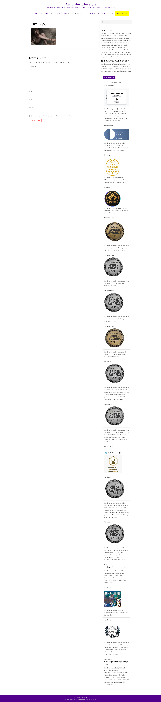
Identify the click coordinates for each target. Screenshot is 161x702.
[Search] (103, 25)
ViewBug (116, 113)
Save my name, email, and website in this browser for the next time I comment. (55, 116)
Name (31, 91)
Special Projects (104, 13)
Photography (45, 13)
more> (130, 71)
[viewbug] (112, 167)
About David (88, 13)
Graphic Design (61, 13)
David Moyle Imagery (80, 4)
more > (121, 57)
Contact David (109, 77)
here (122, 397)
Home (35, 13)
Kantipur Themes (91, 699)
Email (31, 99)
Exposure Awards (109, 575)
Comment (32, 66)
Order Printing (122, 13)
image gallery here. (119, 559)
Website (31, 108)
